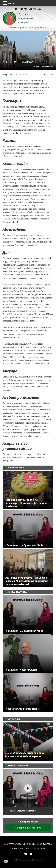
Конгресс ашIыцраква (35, 848)
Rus (16, 9)
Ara (39, 9)
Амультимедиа (44, 844)
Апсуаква (7, 74)
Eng (21, 9)
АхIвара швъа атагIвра (28, 827)
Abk (30, 9)
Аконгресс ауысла (12, 844)
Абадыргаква (29, 844)
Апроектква (17, 848)
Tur (25, 9)
